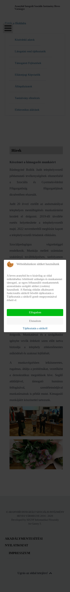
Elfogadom (35, 312)
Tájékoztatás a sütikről (35, 328)
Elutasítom (35, 321)
